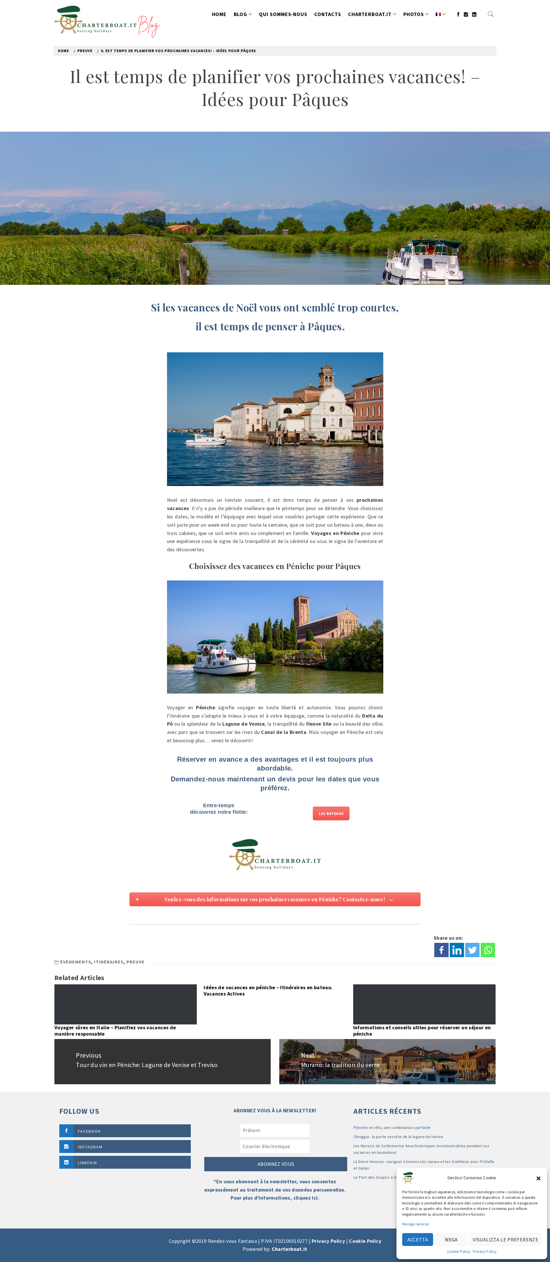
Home (219, 14)
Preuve (135, 962)
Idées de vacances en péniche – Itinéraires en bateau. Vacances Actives (268, 990)
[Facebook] (441, 950)
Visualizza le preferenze (505, 1239)
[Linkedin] (457, 950)
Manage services (415, 1224)
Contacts (327, 14)
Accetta (417, 1239)
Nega (451, 1239)
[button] (538, 1178)
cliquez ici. (306, 1197)
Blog (240, 14)
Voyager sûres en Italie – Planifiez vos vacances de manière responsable (115, 1030)
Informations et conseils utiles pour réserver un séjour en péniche (422, 1030)
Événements (75, 962)
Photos (413, 14)
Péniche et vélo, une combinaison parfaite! (392, 1127)
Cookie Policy (458, 1251)
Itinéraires (108, 962)
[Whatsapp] (488, 950)
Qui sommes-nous (283, 14)
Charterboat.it (370, 14)
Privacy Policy (484, 1251)
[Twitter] (472, 950)
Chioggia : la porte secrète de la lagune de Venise (398, 1136)
